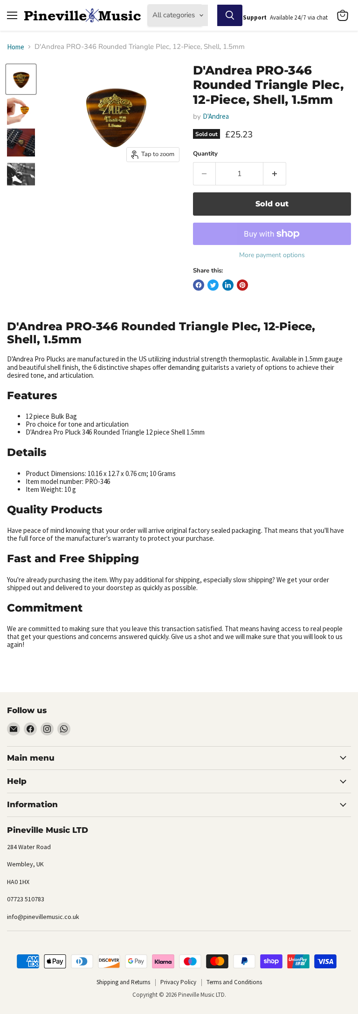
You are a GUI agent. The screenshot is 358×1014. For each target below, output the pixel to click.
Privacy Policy (178, 982)
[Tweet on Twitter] (213, 285)
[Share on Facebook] (198, 285)
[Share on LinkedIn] (228, 285)
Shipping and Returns (123, 982)
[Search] (229, 15)
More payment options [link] (272, 255)
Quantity (205, 153)
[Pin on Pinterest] (242, 285)
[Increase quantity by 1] (274, 173)
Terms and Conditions (234, 982)
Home (15, 47)
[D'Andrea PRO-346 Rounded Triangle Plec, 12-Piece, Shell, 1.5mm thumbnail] (21, 79)
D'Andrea (216, 116)
